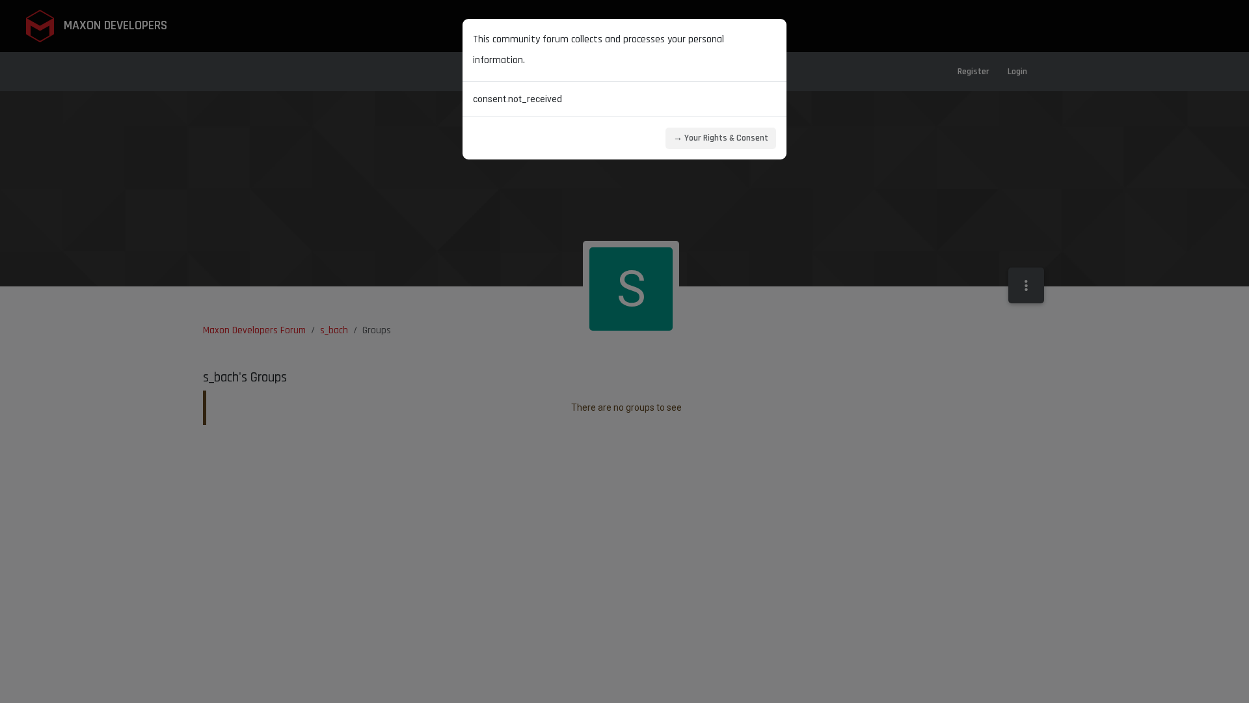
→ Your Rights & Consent (720, 138)
